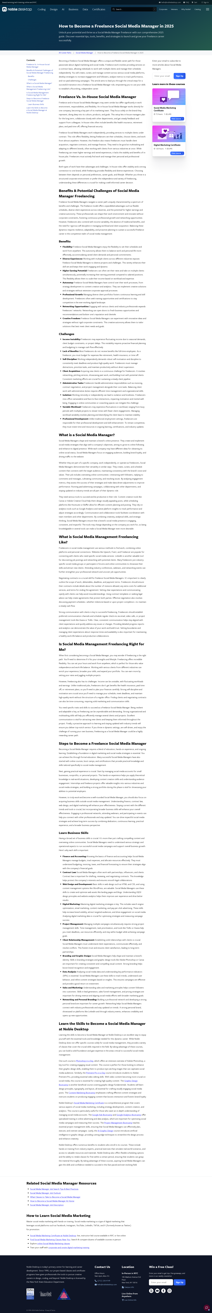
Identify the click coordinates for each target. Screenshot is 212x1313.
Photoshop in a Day (84, 1060)
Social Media (39, 1239)
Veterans (174, 9)
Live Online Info (130, 1300)
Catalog (198, 9)
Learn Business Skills (36, 104)
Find (32, 1239)
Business (73, 9)
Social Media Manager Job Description (47, 1204)
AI (63, 9)
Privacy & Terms (50, 1310)
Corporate (163, 9)
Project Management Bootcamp (118, 1122)
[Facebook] (163, 1291)
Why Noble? (186, 9)
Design (54, 9)
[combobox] (133, 9)
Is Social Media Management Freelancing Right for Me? (37, 93)
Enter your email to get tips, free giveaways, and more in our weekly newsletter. (167, 1274)
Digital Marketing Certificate (167, 144)
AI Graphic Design (105, 1130)
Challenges (32, 79)
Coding (42, 9)
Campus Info (129, 1287)
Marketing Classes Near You (57, 1239)
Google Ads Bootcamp (102, 1114)
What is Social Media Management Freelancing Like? (38, 87)
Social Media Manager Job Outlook (45, 1192)
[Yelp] (151, 1291)
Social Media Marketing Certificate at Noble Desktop (53, 1235)
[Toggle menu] (207, 9)
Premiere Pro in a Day (95, 1072)
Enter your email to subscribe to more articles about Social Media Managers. (166, 64)
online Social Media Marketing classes (53, 1243)
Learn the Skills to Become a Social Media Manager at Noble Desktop (36, 110)
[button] (207, 1308)
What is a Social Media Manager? (39, 83)
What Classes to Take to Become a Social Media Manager (55, 1196)
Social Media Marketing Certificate (89, 1102)
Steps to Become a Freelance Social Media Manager (37, 99)
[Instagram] (169, 1291)
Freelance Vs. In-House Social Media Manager (38, 65)
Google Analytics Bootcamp (128, 1114)
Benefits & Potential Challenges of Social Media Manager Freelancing (39, 71)
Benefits (31, 76)
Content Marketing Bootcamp (82, 1092)
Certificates (98, 9)
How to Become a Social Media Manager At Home (52, 1200)
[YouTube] (157, 1291)
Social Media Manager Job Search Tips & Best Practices (54, 1188)
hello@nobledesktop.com (107, 1284)
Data (85, 9)
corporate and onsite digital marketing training (68, 1247)
